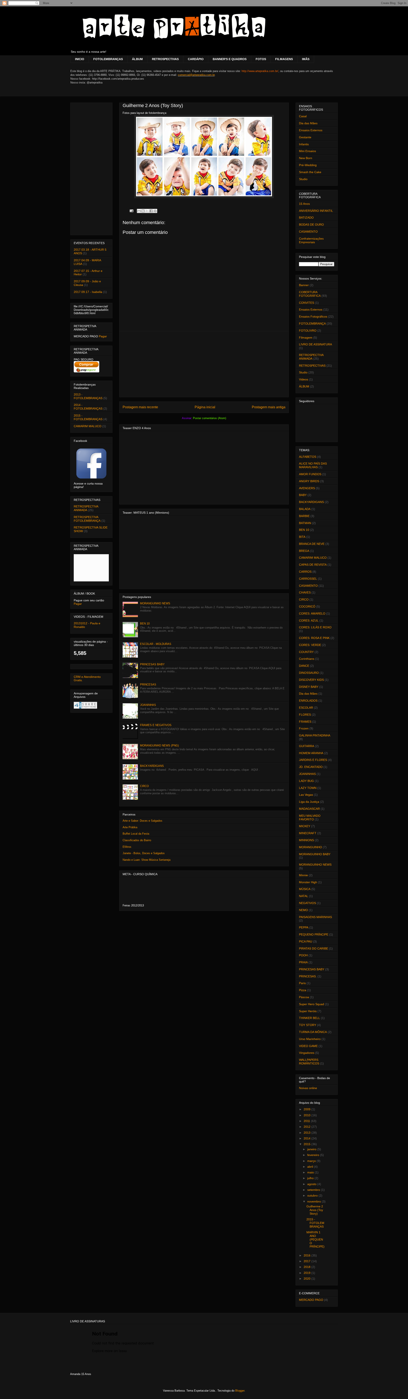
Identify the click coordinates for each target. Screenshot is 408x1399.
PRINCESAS (148, 684)
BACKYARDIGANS (152, 765)
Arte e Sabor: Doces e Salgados (142, 820)
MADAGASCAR (309, 808)
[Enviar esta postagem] (131, 210)
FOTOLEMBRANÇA (312, 323)
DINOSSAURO (309, 672)
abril (310, 1166)
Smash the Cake (310, 172)
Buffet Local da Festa (136, 833)
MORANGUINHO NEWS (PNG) (159, 745)
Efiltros (127, 846)
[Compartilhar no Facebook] (151, 211)
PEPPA (303, 927)
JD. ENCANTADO (311, 767)
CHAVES (305, 592)
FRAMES (305, 721)
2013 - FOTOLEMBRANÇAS (88, 396)
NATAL (303, 896)
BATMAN (305, 523)
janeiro (312, 1149)
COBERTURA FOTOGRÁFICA (310, 293)
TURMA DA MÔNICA (313, 1032)
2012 (307, 1126)
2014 (307, 1138)
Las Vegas (306, 794)
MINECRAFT (307, 833)
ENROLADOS (308, 700)
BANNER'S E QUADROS (229, 59)
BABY (303, 495)
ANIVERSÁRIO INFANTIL (316, 210)
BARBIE (304, 516)
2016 (307, 1255)
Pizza (302, 990)
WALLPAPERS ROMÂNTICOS (309, 1061)
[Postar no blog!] (143, 211)
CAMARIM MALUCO (87, 426)
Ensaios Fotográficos (313, 316)
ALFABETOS (307, 456)
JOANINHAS (148, 705)
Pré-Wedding (308, 165)
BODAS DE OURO (311, 224)
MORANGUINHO (310, 847)
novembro (314, 1201)
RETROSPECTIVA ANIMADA (86, 508)
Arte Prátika (130, 827)
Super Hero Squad (311, 1004)
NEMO (303, 910)
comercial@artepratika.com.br (196, 74)
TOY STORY (307, 1025)
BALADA (304, 509)
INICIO (79, 59)
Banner (304, 285)
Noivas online (308, 1088)
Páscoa (304, 997)
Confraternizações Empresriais (311, 240)
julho (310, 1178)
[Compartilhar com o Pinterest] (155, 211)
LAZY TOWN (307, 788)
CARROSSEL (308, 578)
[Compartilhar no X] (147, 211)
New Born (305, 158)
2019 (307, 1273)
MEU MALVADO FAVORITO (309, 817)
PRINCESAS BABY (152, 664)
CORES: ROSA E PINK (314, 638)
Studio (303, 179)
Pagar (103, 336)
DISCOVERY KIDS (311, 679)
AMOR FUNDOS (310, 474)
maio (311, 1172)
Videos (303, 379)
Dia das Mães (308, 123)
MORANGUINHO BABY (314, 854)
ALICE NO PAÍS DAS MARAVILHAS (313, 465)
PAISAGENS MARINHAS (315, 917)
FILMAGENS (284, 59)
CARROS (305, 571)
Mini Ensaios (307, 151)
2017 (307, 1261)
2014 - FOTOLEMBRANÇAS (88, 406)
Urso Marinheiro (310, 1039)
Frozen (304, 728)
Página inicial (205, 407)
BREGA (304, 551)
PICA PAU (305, 941)
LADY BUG (306, 781)
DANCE (304, 665)
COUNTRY (306, 652)
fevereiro (313, 1155)
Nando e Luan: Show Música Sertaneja (146, 859)
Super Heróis (308, 1011)
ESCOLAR (306, 707)
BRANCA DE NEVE (311, 543)
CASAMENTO (308, 231)
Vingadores (306, 1052)
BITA (302, 536)
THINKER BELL (309, 1018)
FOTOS (261, 59)
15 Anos (304, 203)
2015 (307, 1144)
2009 (307, 1109)
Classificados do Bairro (137, 840)
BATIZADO (306, 217)
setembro (314, 1189)
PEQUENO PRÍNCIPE (313, 934)
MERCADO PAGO (311, 1299)
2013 (307, 1132)
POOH (303, 955)
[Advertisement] (204, 364)
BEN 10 (145, 623)
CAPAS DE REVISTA (313, 564)
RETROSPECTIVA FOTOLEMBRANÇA (87, 518)
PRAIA (303, 962)
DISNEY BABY (308, 686)
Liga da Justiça (309, 801)
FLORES (305, 714)
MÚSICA (304, 889)
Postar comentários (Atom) (209, 418)
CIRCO (144, 786)
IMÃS (305, 59)
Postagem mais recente (140, 407)
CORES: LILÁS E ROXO (315, 627)
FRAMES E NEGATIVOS (155, 725)
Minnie (303, 875)
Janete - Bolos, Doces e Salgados (144, 853)
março (312, 1161)
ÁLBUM (137, 59)
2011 (307, 1121)
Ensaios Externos (310, 130)
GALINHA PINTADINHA (314, 735)
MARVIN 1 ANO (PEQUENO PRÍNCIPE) (315, 1239)
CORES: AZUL (309, 620)
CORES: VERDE (310, 645)
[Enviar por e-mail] (139, 211)
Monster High (308, 882)
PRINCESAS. (308, 976)
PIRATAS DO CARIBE (313, 948)
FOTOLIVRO (307, 330)
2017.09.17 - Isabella (88, 292)
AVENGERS (307, 488)
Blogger (239, 1390)
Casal (303, 116)
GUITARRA (306, 746)
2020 (307, 1278)
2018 (307, 1267)
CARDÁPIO (196, 59)
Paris (302, 983)
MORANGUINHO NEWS (155, 603)
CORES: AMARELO (312, 613)
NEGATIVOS (307, 903)
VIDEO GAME (308, 1046)
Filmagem (305, 337)
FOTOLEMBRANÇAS (108, 59)
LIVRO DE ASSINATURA (315, 344)
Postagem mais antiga (268, 407)
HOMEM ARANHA (311, 753)
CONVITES (306, 302)
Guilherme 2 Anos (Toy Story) (314, 1210)
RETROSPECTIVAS (165, 59)
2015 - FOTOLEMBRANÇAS (88, 417)
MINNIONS (306, 840)
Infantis (304, 144)
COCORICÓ (307, 606)
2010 (307, 1115)
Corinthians (306, 658)
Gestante (305, 137)
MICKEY (304, 826)
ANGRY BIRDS (309, 481)
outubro (313, 1195)
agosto (312, 1184)
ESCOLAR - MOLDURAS (155, 644)
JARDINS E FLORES (313, 760)
